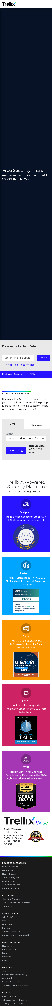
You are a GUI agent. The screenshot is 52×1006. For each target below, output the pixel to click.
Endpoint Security (12, 374)
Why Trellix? (7, 917)
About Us (6, 920)
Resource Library (9, 996)
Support (6, 971)
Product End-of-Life (11, 982)
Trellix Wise (7, 906)
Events (5, 960)
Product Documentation (13, 974)
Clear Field (12, 364)
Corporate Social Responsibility (16, 935)
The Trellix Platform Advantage (16, 903)
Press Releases (9, 949)
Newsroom (7, 946)
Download (14, 450)
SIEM (32, 374)
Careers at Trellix (9, 931)
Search (43, 357)
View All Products (10, 888)
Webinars (6, 957)
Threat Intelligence (11, 877)
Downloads (7, 978)
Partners (6, 928)
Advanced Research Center (14, 1000)
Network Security (10, 874)
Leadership (7, 924)
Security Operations (11, 885)
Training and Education (12, 1003)
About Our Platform (11, 899)
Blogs (4, 953)
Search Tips (27, 364)
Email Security (8, 881)
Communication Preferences (15, 985)
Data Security (8, 870)
